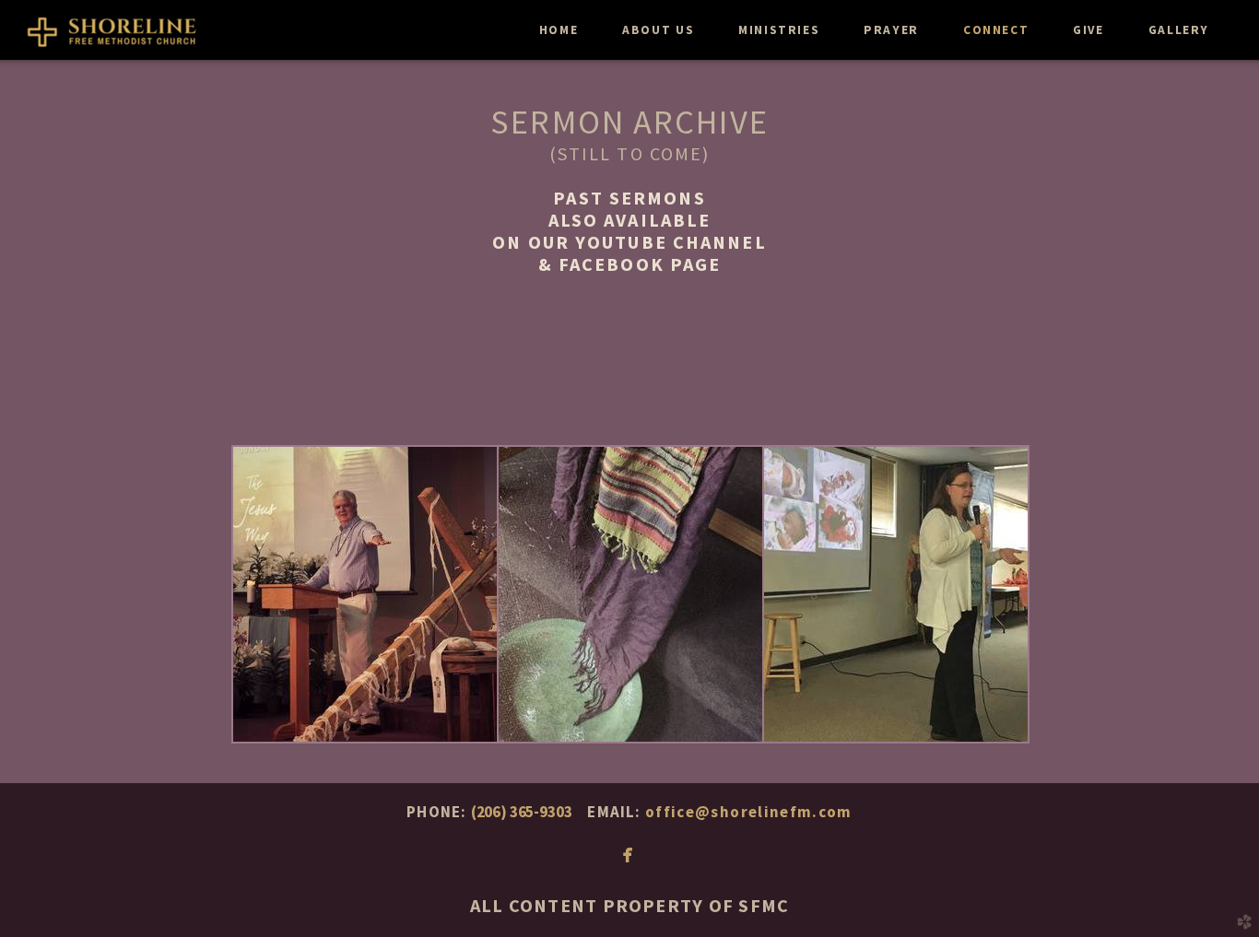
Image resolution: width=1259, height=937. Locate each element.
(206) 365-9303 (521, 812)
